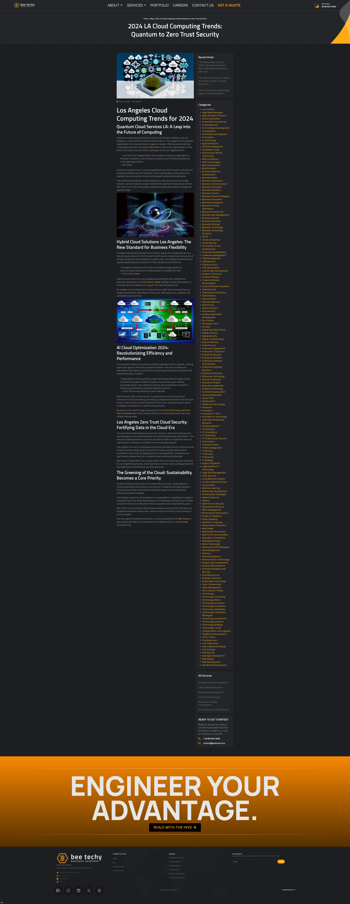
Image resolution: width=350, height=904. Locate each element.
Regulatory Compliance (213, 537)
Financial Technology (212, 388)
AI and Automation (211, 118)
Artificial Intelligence (212, 146)
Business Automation (212, 180)
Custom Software (210, 276)
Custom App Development (215, 270)
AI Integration (209, 131)
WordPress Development (214, 665)
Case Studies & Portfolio (118, 866)
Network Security (210, 497)
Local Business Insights (213, 478)
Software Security (211, 575)
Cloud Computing (210, 239)
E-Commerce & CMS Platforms (213, 709)
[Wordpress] (99, 890)
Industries (207, 407)
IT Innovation (208, 441)
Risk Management (211, 550)
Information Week (151, 282)
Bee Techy (183, 518)
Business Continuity (212, 186)
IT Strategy (207, 460)
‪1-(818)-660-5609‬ (211, 738)
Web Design (208, 658)
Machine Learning (211, 488)
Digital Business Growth (214, 329)
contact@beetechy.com (214, 743)
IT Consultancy (209, 432)
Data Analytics (209, 298)
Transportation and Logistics (216, 630)
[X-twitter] (89, 890)
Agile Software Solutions (214, 115)
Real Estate (207, 528)
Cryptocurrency (210, 264)
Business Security (211, 218)
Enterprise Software (212, 357)
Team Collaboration (212, 584)
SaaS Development (211, 556)
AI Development (210, 124)
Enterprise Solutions (212, 373)
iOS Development (210, 426)
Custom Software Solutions (215, 286)
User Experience (210, 643)
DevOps (206, 326)
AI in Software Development (216, 127)
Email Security (209, 345)
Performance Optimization (215, 512)
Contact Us (203, 5)
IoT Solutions (208, 429)
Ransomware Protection (214, 525)
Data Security (208, 311)
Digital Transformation (213, 339)
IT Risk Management (212, 447)
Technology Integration (213, 609)
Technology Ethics (211, 599)
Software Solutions (211, 578)
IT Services (207, 453)
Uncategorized (209, 640)
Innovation (207, 410)
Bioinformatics (209, 168)
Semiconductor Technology (215, 559)
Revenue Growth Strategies (216, 547)
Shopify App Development (215, 562)
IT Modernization (210, 444)
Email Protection (210, 342)
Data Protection (210, 308)
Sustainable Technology (214, 581)
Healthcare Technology (213, 404)
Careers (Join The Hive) (119, 870)
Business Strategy (211, 224)
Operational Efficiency (213, 506)
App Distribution (210, 143)
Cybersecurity (209, 289)
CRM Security (208, 261)
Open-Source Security (213, 503)
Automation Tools (210, 149)
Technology (208, 593)
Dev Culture (208, 320)
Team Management (211, 587)
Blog (151, 18)
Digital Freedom (210, 332)
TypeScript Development (214, 634)
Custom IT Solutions (212, 273)
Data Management (211, 301)
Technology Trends (211, 627)
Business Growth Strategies (216, 196)
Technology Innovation (213, 602)
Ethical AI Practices (211, 379)
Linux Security (209, 475)
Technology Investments (214, 618)
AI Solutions (208, 137)
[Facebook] (58, 890)
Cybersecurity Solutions (214, 292)
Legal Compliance (211, 463)
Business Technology (212, 227)
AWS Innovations (210, 159)
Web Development (211, 661)
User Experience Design (214, 646)
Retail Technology (211, 543)
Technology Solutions (212, 621)
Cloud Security (209, 242)
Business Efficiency (211, 190)
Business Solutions (211, 221)
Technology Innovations (214, 606)
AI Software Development (214, 134)
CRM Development (211, 258)
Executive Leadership (212, 385)
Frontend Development (213, 391)
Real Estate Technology (213, 531)
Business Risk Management (215, 214)
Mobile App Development (214, 491)
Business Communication (214, 183)
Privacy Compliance (212, 516)
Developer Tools (210, 323)
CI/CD (205, 236)
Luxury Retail (208, 485)
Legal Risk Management (214, 472)
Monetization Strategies (214, 494)
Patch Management (211, 509)
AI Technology (209, 140)
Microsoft (154, 147)
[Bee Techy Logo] (24, 5)
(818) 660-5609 (329, 6)
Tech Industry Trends (212, 590)
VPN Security (208, 652)
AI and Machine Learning (214, 121)
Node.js (206, 500)
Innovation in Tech (211, 413)
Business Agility (210, 177)
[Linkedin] (78, 890)
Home (145, 18)
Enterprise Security (211, 354)
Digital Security (209, 335)
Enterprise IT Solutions (213, 351)
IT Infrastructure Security (214, 438)
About (113, 5)
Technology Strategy (212, 624)
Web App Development (213, 655)
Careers (180, 5)
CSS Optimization (210, 267)
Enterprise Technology (213, 376)
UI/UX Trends (208, 637)
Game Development (212, 394)
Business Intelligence (212, 202)
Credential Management (214, 255)
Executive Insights (211, 382)
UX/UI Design (208, 649)
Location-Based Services (214, 481)
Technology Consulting (213, 596)
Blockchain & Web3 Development (207, 703)
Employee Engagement (213, 348)
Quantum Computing (212, 522)
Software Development (213, 565)
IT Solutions (208, 457)
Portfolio (159, 5)
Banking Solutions (211, 165)
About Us (115, 858)
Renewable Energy (211, 540)
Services (135, 5)
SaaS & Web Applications (210, 687)
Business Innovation (212, 199)
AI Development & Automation (213, 682)
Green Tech (208, 398)
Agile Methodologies (212, 112)
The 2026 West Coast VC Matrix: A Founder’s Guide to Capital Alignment (214, 80)
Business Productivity (212, 211)
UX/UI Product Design (209, 697)
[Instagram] (68, 890)
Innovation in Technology (214, 416)
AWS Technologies (211, 162)
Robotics (206, 553)
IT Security (207, 450)
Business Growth (210, 193)
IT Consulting (208, 435)
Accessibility (208, 109)
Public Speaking (210, 519)
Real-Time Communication (215, 534)
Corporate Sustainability (214, 252)
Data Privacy (208, 304)
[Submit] (281, 862)
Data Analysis (208, 295)
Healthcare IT (208, 401)
